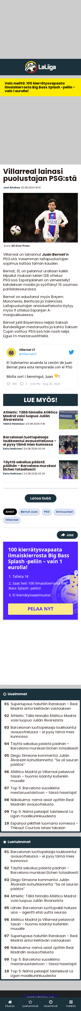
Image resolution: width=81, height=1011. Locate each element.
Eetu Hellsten (12, 449)
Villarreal (12, 520)
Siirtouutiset (64, 512)
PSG (47, 512)
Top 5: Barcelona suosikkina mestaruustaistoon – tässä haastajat (44, 790)
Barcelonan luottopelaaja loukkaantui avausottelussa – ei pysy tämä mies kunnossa (29, 441)
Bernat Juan (29, 512)
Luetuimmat (19, 841)
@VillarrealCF (28, 354)
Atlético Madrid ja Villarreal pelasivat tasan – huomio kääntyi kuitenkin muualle (43, 776)
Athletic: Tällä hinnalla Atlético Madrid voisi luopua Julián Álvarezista (30, 416)
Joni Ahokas (11, 187)
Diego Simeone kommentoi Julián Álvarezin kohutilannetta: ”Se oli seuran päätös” (44, 760)
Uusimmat (17, 694)
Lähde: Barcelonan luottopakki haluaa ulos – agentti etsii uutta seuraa (43, 910)
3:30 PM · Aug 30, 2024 (45, 384)
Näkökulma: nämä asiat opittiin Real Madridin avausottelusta (42, 802)
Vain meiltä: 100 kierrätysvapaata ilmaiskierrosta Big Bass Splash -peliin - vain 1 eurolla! (40, 87)
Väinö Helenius (13, 424)
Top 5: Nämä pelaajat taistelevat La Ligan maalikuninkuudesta (42, 813)
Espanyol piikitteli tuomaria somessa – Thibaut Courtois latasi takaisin (44, 825)
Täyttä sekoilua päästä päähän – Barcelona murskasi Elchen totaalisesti (29, 466)
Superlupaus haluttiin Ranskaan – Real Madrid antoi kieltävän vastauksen (44, 706)
